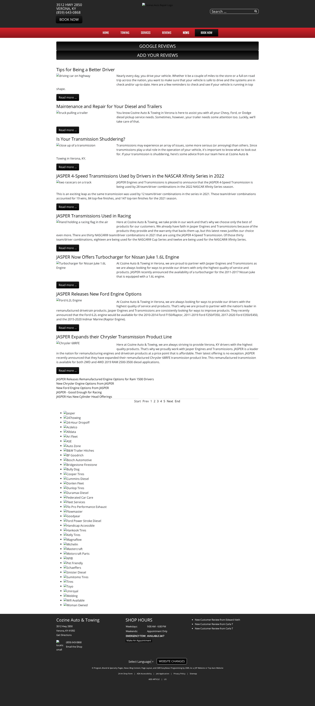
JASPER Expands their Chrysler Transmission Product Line (114, 337)
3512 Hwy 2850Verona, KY (69, 6)
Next (170, 401)
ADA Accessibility (144, 673)
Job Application (162, 673)
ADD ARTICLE (154, 679)
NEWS (186, 33)
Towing (124, 33)
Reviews (166, 33)
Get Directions (64, 635)
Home (106, 33)
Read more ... (68, 97)
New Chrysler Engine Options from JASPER (85, 383)
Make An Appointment (139, 640)
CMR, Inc (188, 668)
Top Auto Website (215, 668)
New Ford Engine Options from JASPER (82, 388)
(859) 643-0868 (68, 12)
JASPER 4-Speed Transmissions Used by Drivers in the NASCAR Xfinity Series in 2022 (140, 176)
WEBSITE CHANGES (172, 661)
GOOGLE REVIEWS (157, 46)
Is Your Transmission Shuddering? (90, 139)
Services (145, 33)
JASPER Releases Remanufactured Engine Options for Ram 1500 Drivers (105, 379)
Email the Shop (74, 646)
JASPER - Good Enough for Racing (79, 392)
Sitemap (193, 673)
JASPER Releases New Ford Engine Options (98, 294)
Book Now (69, 19)
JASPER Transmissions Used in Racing (93, 216)
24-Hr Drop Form (125, 673)
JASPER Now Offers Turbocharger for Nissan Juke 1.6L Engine (117, 257)
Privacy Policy (179, 673)
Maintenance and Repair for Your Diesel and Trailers (109, 106)
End (177, 401)
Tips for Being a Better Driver (85, 69)
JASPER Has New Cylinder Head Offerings (84, 397)
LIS (165, 679)
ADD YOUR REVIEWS (157, 55)
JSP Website (200, 668)
